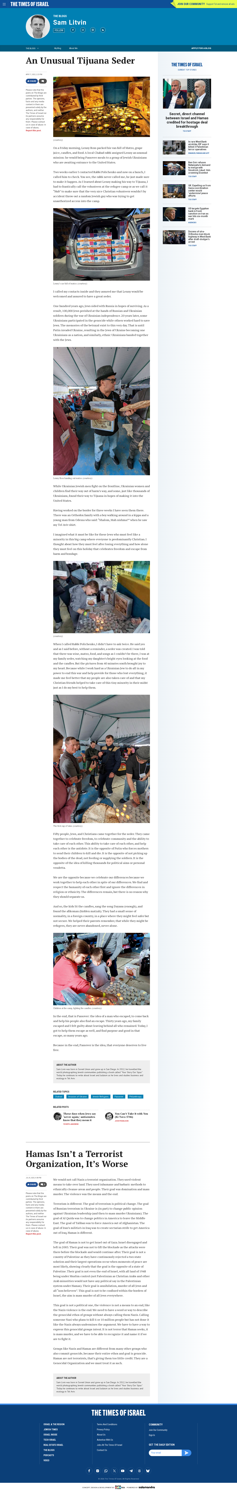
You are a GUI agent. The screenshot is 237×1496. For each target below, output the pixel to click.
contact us (102, 1450)
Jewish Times (51, 1429)
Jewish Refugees (101, 1096)
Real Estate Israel (53, 1445)
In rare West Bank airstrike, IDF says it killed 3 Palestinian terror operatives (198, 145)
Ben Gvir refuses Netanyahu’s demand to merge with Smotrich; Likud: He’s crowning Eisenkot (199, 167)
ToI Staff (187, 131)
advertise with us (105, 1440)
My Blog (57, 48)
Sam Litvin (70, 22)
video (46, 1460)
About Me (73, 48)
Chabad (58, 1096)
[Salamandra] (147, 1487)
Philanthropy (135, 1096)
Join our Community (191, 4)
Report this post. (33, 130)
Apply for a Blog (201, 48)
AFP (207, 153)
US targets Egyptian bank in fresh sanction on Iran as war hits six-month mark (198, 213)
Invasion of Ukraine (77, 1096)
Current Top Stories (187, 70)
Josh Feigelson (121, 1121)
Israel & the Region (54, 1424)
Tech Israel (50, 1440)
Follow (59, 30)
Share (33, 81)
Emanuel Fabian (195, 153)
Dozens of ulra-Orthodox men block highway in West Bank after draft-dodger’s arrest (199, 236)
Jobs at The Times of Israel (109, 1445)
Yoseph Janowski (71, 1124)
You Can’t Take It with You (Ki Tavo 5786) (131, 1115)
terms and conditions (107, 1424)
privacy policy (103, 1429)
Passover (119, 1096)
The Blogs (60, 16)
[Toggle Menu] (4, 4)
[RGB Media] (120, 1487)
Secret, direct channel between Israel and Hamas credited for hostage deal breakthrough (187, 120)
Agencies (192, 222)
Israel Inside (50, 1434)
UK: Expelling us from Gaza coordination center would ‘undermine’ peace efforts (199, 190)
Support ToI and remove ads (220, 4)
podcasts (49, 1455)
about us (101, 1434)
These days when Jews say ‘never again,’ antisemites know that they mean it (79, 1117)
